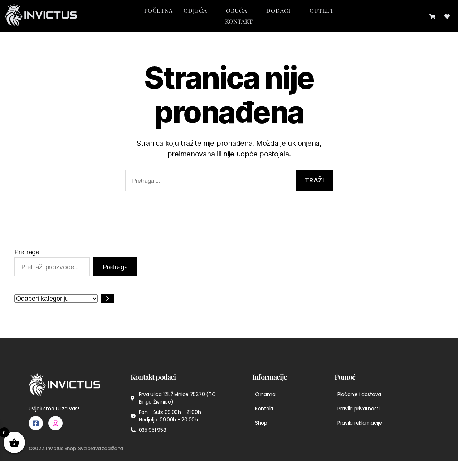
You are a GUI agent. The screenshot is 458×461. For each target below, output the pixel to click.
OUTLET (322, 10)
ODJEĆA (195, 10)
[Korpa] (432, 16)
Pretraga (26, 252)
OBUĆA (236, 10)
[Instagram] (55, 423)
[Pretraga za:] (207, 182)
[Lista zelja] (447, 16)
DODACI (278, 10)
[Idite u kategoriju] (107, 298)
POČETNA (158, 10)
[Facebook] (36, 423)
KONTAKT (239, 21)
